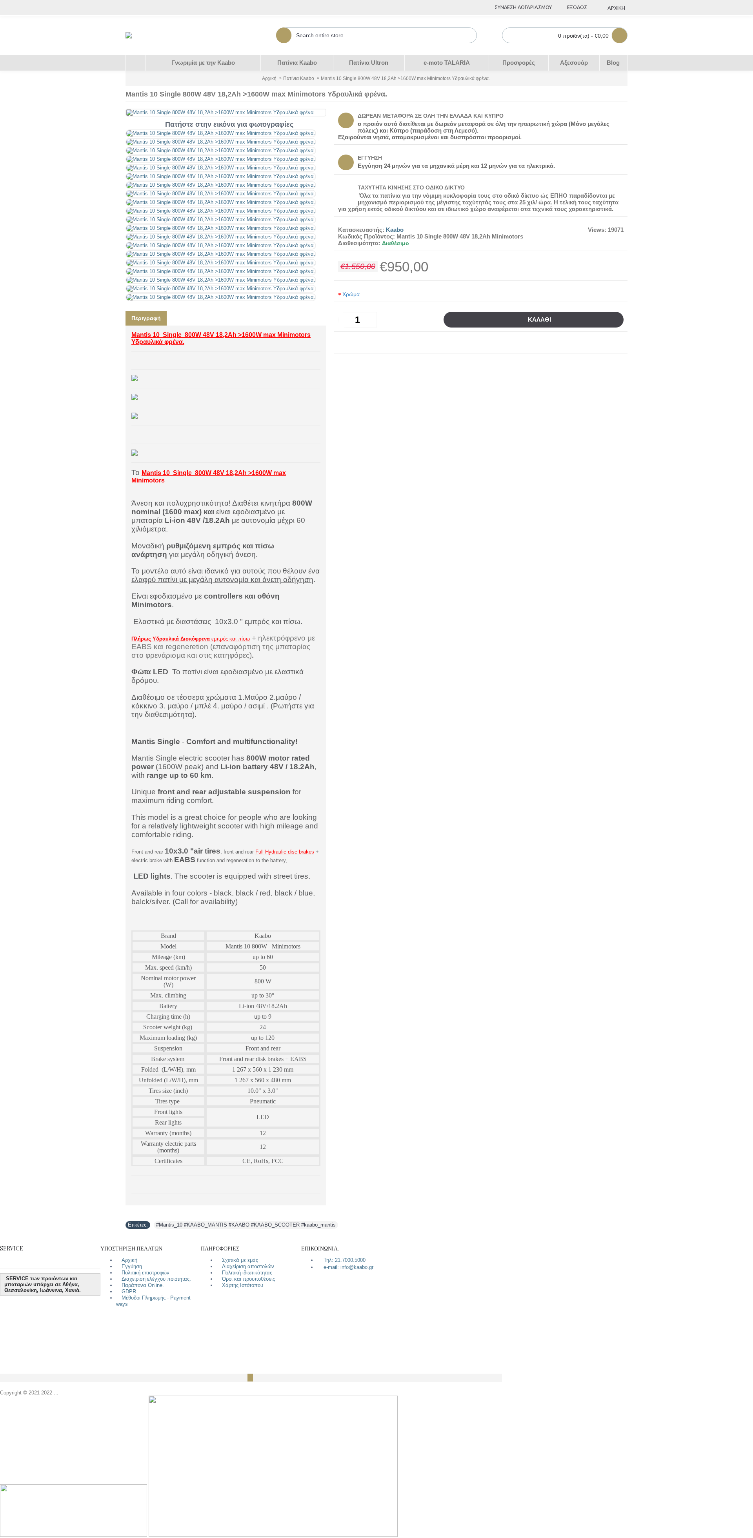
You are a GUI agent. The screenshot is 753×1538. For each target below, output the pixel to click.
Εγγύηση (132, 1266)
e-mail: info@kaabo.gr (348, 1267)
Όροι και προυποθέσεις (248, 1279)
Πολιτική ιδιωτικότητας (247, 1273)
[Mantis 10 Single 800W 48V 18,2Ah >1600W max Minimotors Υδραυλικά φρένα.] (221, 133)
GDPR (129, 1291)
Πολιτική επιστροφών (145, 1273)
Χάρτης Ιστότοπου (242, 1285)
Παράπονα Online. (143, 1285)
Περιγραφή (146, 318)
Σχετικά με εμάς (240, 1260)
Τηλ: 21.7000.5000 (345, 1260)
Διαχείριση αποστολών (248, 1266)
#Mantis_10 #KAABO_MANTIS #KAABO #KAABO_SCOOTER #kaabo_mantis (246, 1225)
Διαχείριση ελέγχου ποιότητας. (156, 1279)
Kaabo (395, 229)
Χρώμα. (351, 294)
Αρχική (129, 1260)
